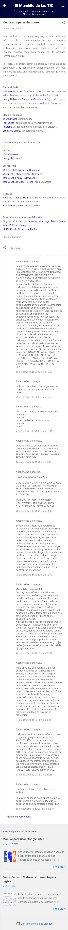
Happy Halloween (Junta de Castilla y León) (26, 99)
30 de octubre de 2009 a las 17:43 (34, 574)
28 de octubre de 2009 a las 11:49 (34, 511)
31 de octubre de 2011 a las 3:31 (33, 719)
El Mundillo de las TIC (34, 5)
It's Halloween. (10, 154)
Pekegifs (7, 126)
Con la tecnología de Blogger (36, 923)
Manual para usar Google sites (23, 839)
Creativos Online (11, 130)
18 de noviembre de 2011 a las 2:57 (35, 808)
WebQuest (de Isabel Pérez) (18, 181)
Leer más (59, 867)
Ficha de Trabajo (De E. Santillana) (22, 197)
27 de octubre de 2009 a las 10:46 (34, 431)
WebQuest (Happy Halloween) (19, 177)
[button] (63, 23)
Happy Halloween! (12, 158)
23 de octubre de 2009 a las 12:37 (34, 397)
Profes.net (8, 122)
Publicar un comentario (18, 816)
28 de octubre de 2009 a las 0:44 (33, 462)
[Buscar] (63, 7)
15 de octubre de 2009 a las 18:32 (34, 371)
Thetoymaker (10, 118)
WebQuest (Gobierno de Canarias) (21, 170)
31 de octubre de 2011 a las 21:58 (34, 774)
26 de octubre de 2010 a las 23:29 (34, 653)
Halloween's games (13, 205)
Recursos (16, 248)
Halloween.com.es (12, 91)
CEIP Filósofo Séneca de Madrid (20, 229)
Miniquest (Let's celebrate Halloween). (23, 174)
